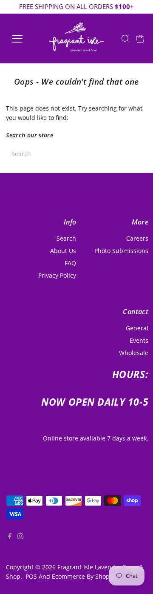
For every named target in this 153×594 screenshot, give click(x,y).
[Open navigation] (22, 38)
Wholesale (133, 353)
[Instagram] (20, 543)
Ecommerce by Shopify (84, 576)
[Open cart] (140, 38)
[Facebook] (10, 543)
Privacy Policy (57, 275)
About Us (63, 251)
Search (66, 238)
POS (31, 576)
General (137, 328)
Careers (137, 238)
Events (139, 340)
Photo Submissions (121, 251)
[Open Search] (125, 39)
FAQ (70, 263)
